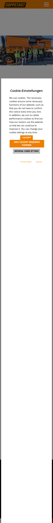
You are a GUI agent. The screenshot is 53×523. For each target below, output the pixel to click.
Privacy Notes (26, 162)
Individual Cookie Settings (26, 151)
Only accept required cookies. (27, 143)
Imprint (39, 162)
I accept (26, 137)
